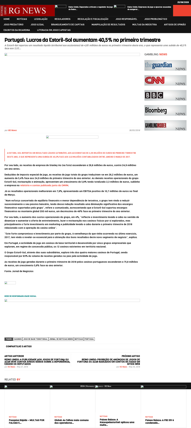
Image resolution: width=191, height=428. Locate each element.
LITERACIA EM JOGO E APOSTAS (54, 30)
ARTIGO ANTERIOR (14, 356)
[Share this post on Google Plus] (85, 346)
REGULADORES (62, 19)
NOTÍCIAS (22, 19)
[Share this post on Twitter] (64, 346)
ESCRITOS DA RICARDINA (17, 30)
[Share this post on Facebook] (42, 346)
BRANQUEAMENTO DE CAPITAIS (67, 25)
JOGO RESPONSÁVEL (126, 19)
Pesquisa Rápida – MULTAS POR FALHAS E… (26, 421)
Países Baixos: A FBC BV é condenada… (159, 421)
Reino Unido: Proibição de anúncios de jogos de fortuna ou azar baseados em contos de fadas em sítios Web (108, 362)
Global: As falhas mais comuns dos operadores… (71, 421)
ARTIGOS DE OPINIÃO (175, 25)
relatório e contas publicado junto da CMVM (44, 185)
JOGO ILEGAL (37, 25)
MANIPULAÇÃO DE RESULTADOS (108, 25)
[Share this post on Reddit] (127, 346)
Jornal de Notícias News (61, 339)
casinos (18, 339)
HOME (7, 19)
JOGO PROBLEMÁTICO (155, 19)
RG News (12, 130)
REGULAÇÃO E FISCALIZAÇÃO (93, 19)
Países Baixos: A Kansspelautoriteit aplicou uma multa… (117, 422)
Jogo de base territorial (35, 339)
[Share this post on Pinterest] (106, 346)
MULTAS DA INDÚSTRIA (144, 25)
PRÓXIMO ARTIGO (131, 356)
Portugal (89, 339)
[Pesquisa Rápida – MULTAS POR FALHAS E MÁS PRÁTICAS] (27, 386)
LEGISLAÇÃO (40, 19)
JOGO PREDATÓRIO (13, 25)
